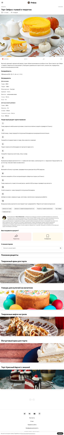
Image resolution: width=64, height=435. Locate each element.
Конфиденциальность (32, 428)
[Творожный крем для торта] (32, 273)
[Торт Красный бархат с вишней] (32, 379)
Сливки (3, 110)
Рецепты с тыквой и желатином (44, 208)
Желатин (3, 108)
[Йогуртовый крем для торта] (32, 353)
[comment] (61, 248)
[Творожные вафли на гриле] (32, 326)
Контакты (32, 418)
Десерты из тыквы (6, 208)
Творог (3, 86)
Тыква (3, 84)
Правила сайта (32, 424)
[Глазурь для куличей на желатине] (32, 300)
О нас (32, 421)
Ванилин (3, 94)
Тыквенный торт (6, 211)
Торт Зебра (58, 208)
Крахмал (3, 92)
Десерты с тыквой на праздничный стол (24, 208)
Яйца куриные (5, 89)
